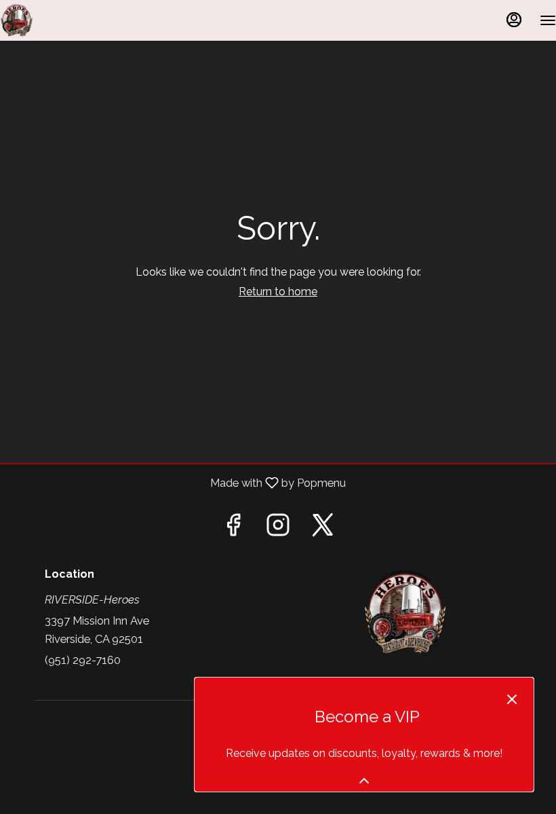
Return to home (278, 291)
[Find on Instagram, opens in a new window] (278, 529)
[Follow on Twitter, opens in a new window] (323, 529)
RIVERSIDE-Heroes (405, 612)
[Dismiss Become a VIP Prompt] (512, 699)
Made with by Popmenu (178, 483)
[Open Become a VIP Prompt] (364, 781)
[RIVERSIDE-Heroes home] (61, 20)
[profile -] (514, 20)
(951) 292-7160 (83, 660)
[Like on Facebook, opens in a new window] (233, 529)
